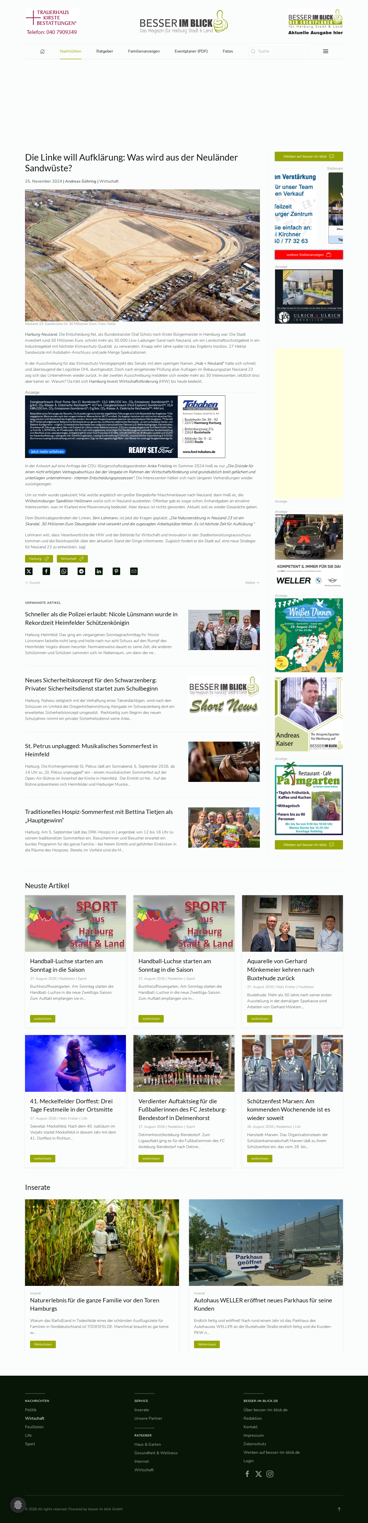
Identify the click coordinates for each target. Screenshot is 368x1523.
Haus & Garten (147, 1444)
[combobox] (278, 51)
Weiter (250, 582)
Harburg (35, 559)
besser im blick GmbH (105, 1509)
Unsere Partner (148, 1418)
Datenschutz (255, 1444)
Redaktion (253, 1418)
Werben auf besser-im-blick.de (272, 1452)
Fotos (228, 51)
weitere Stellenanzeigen (305, 254)
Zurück (35, 582)
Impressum (254, 1435)
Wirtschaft (109, 181)
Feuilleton (34, 1427)
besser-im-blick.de (261, 1401)
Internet (141, 1461)
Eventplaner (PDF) (191, 51)
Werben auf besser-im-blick (305, 156)
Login (249, 1461)
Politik (31, 1410)
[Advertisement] (184, 114)
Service (141, 1401)
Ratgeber (143, 1435)
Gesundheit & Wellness (156, 1453)
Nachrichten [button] (70, 51)
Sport (30, 1444)
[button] (325, 51)
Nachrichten (37, 1401)
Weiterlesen (43, 1344)
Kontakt (251, 1427)
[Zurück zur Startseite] (184, 22)
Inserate (141, 1410)
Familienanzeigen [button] (144, 51)
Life (28, 1435)
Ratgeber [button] (104, 51)
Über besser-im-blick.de (266, 1410)
